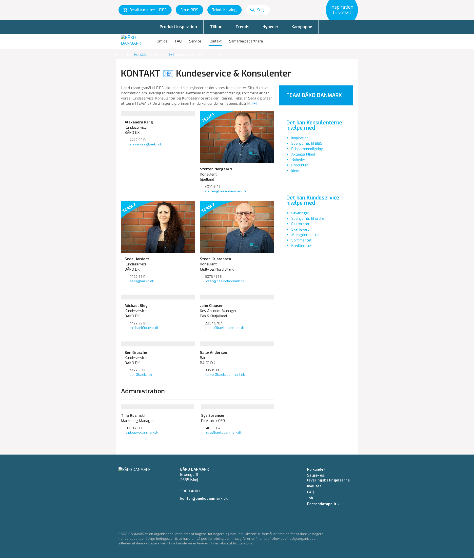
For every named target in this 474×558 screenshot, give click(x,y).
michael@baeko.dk (144, 328)
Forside (140, 54)
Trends (242, 26)
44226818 (137, 370)
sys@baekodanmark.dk (223, 432)
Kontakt (215, 41)
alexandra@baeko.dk (146, 144)
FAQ (178, 41)
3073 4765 (213, 277)
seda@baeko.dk (142, 281)
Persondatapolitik (323, 503)
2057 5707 (213, 323)
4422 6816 (138, 323)
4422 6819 (138, 140)
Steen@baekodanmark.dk (224, 281)
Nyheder (270, 26)
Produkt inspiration (178, 26)
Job (310, 498)
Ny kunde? (316, 469)
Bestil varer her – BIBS (148, 9)
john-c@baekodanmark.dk (224, 328)
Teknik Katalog (224, 9)
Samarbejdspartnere (246, 41)
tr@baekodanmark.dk (142, 432)
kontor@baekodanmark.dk (225, 375)
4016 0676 (214, 428)
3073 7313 (134, 428)
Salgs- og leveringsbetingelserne (328, 478)
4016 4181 (212, 187)
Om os (162, 41)
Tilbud (216, 26)
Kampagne (302, 26)
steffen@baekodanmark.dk (225, 191)
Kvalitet (314, 486)
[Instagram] (191, 512)
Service (195, 41)
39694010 (212, 370)
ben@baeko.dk (141, 375)
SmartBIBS (189, 9)
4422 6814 (138, 277)
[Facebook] (181, 512)
